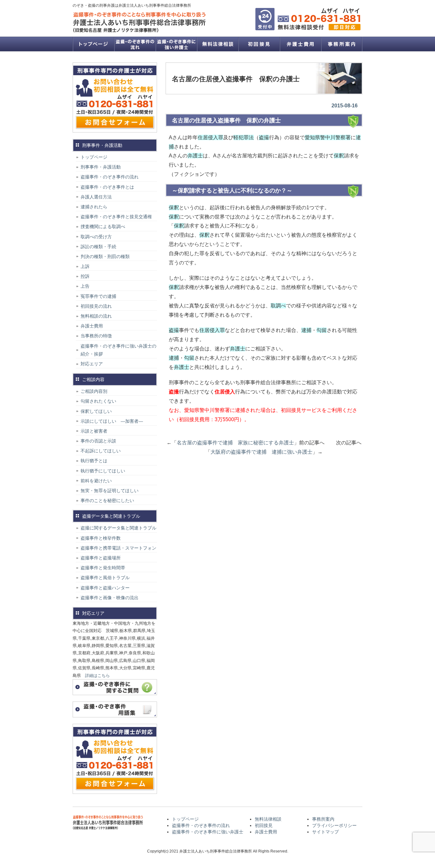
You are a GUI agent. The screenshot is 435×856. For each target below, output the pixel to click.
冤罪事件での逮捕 (98, 296)
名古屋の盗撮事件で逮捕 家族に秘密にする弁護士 (235, 442)
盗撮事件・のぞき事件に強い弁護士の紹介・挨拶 (118, 349)
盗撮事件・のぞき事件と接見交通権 (116, 216)
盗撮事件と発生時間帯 (103, 567)
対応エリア (92, 363)
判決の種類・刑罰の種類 (105, 256)
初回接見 (259, 44)
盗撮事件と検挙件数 (101, 538)
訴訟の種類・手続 (98, 246)
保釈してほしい (96, 411)
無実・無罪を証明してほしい (110, 490)
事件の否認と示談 (98, 440)
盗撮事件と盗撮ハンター (105, 587)
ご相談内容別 (94, 391)
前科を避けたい (96, 480)
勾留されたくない (98, 401)
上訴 (85, 266)
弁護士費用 (300, 44)
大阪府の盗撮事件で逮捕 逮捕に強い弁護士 (261, 452)
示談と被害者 (94, 431)
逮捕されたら (94, 206)
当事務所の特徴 (96, 335)
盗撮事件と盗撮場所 (101, 557)
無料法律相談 (217, 44)
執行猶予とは (94, 460)
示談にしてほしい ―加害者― (112, 421)
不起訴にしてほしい (101, 450)
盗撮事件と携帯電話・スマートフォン (118, 547)
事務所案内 (341, 44)
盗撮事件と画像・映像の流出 (110, 597)
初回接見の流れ (96, 306)
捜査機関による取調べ (103, 226)
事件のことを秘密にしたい (107, 500)
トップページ (93, 44)
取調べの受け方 (96, 236)
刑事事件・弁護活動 (101, 166)
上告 (85, 286)
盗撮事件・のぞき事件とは (110, 187)
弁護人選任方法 (96, 196)
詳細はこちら (97, 675)
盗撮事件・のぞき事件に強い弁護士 (176, 44)
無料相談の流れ (96, 316)
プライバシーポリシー (334, 825)
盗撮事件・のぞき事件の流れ (134, 44)
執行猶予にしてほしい (103, 470)
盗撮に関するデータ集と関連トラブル (118, 527)
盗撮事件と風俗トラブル (105, 577)
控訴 (85, 276)
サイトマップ (325, 831)
